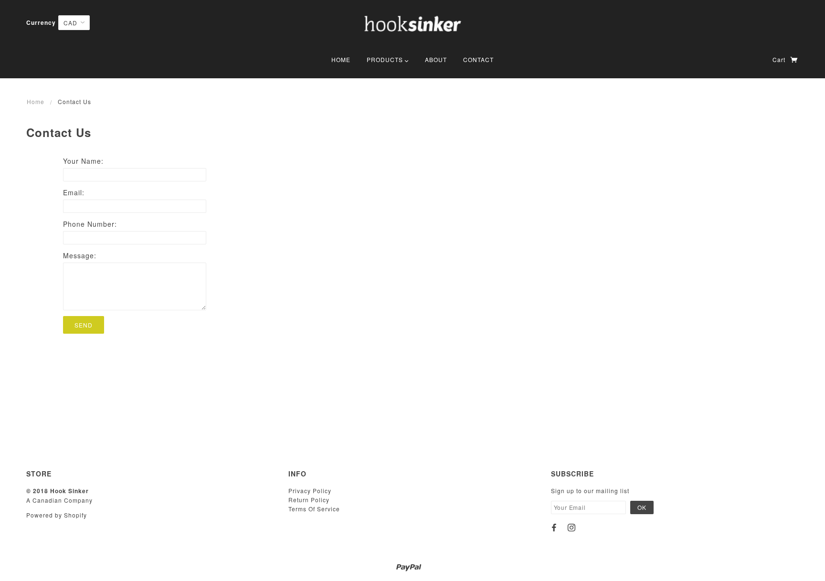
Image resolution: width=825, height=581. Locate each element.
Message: (79, 255)
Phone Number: (90, 224)
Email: (74, 192)
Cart (779, 59)
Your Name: (83, 161)
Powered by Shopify (56, 515)
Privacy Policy (309, 490)
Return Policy (308, 500)
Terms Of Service (314, 509)
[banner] (412, 26)
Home (35, 101)
